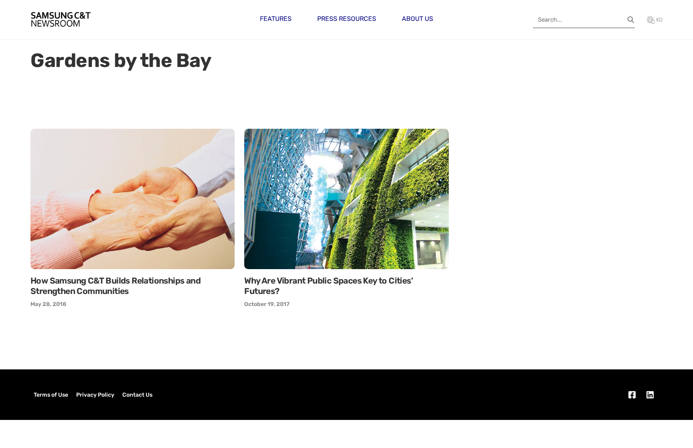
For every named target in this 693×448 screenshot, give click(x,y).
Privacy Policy (95, 394)
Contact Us (137, 394)
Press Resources (346, 18)
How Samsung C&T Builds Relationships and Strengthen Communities (115, 286)
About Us (417, 18)
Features (276, 18)
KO (659, 19)
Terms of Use (51, 394)
